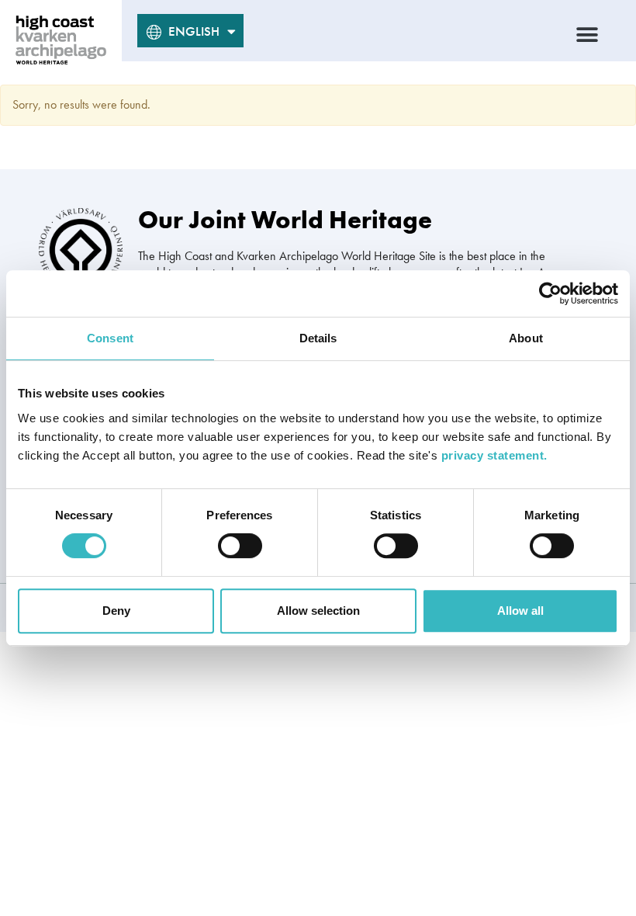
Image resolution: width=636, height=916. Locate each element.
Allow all (520, 610)
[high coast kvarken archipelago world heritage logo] (61, 40)
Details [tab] (318, 338)
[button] (587, 34)
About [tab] (526, 338)
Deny (116, 610)
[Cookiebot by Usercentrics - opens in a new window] (550, 293)
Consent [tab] (110, 338)
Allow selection (318, 610)
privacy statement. (494, 455)
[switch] (240, 545)
